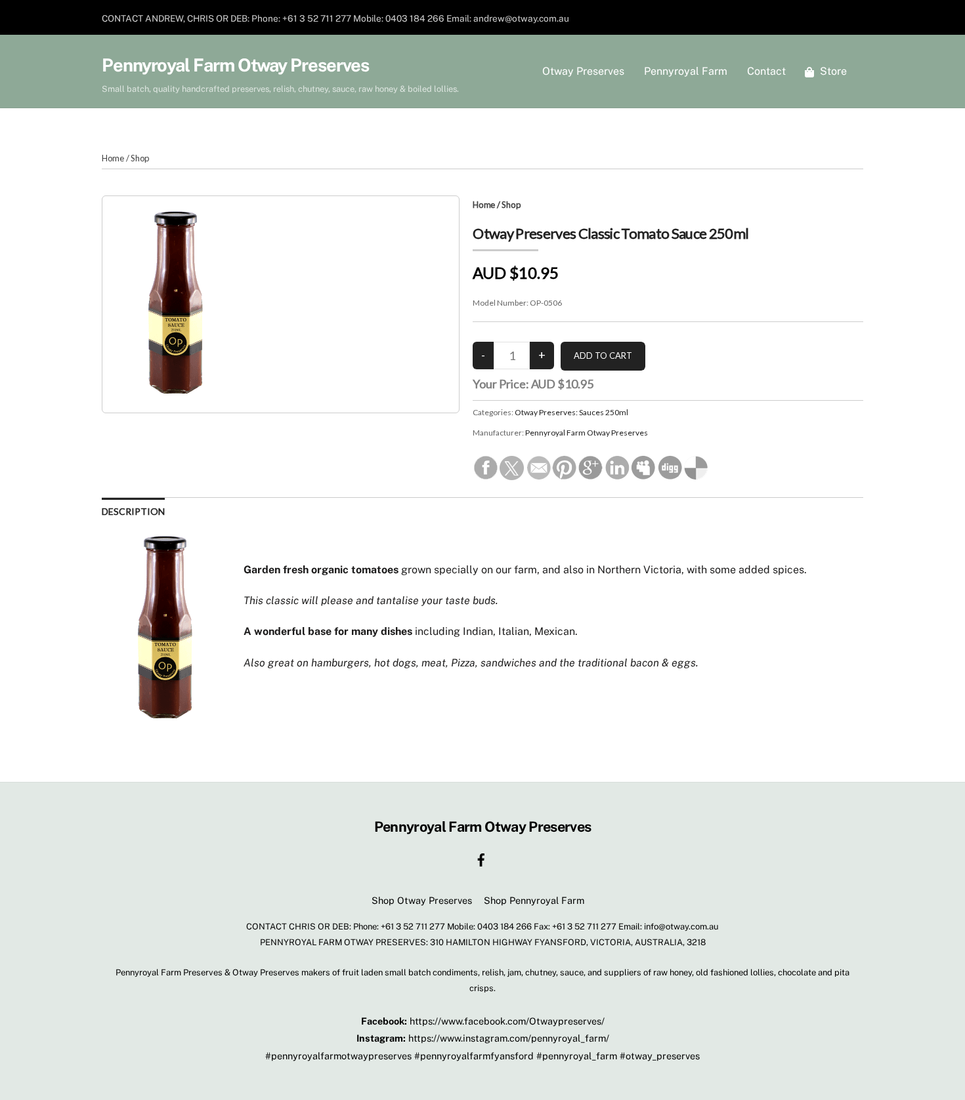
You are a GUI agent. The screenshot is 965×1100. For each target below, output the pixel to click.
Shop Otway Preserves (422, 900)
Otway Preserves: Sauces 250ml (571, 412)
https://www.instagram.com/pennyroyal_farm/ (508, 1038)
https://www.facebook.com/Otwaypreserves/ (507, 1021)
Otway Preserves (583, 71)
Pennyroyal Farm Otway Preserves (586, 433)
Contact (766, 71)
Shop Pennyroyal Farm (534, 900)
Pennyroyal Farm (685, 71)
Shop (140, 158)
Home (113, 158)
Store (832, 71)
